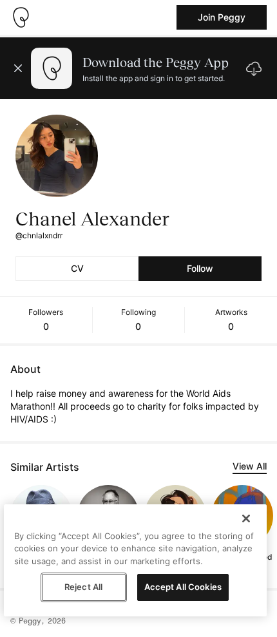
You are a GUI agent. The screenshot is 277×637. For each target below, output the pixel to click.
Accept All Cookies (183, 587)
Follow (200, 268)
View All (250, 466)
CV (77, 268)
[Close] (246, 518)
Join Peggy (221, 17)
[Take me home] (20, 17)
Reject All (83, 587)
